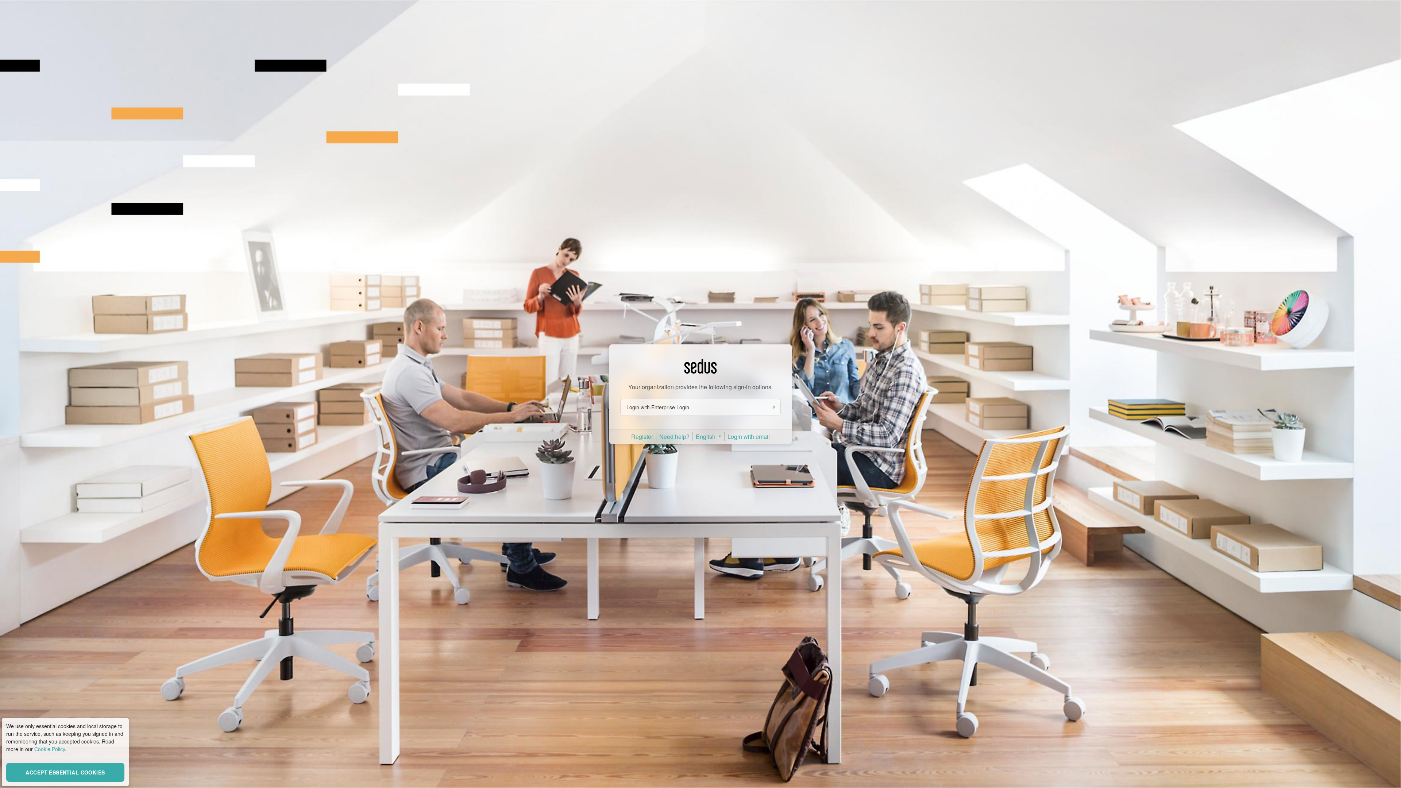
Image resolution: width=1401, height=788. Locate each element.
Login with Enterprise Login (657, 407)
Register (642, 436)
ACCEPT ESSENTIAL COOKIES (65, 772)
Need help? (674, 436)
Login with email (748, 436)
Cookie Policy (49, 749)
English (706, 436)
